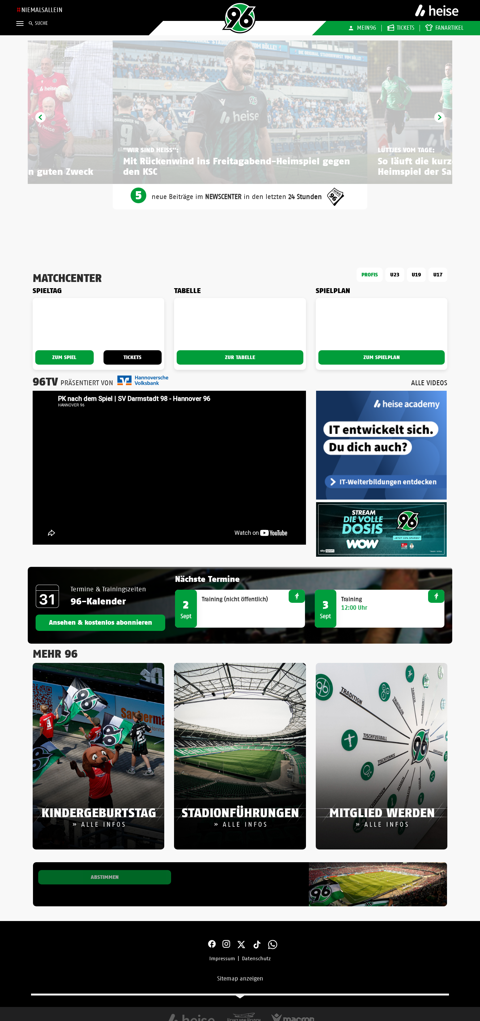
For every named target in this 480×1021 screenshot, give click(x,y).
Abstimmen (105, 877)
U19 (416, 274)
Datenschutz (256, 958)
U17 (437, 274)
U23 (394, 274)
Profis (369, 274)
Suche (41, 23)
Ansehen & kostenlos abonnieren (100, 622)
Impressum (222, 958)
